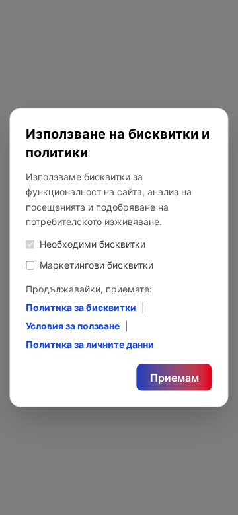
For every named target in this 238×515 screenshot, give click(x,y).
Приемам (174, 377)
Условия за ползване (73, 325)
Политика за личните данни (90, 344)
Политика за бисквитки (81, 307)
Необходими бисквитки (92, 244)
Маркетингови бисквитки (96, 265)
